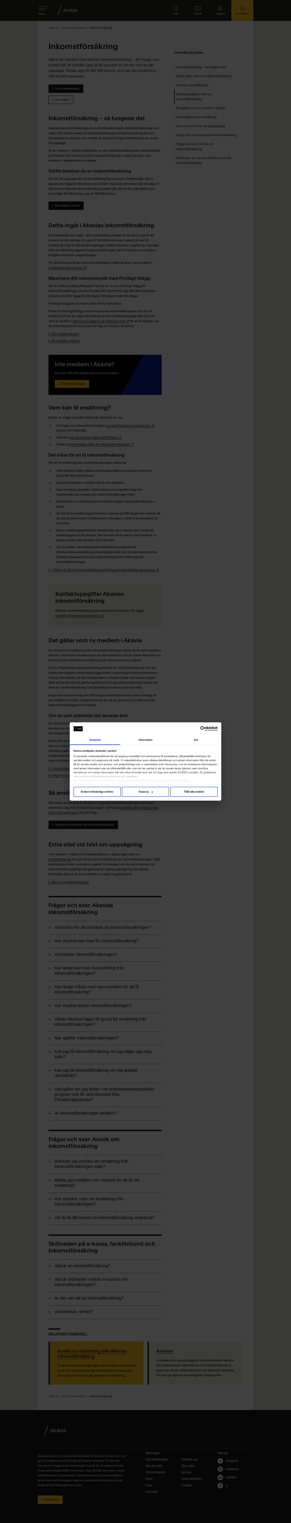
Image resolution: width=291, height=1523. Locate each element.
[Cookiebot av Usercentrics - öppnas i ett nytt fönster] (203, 728)
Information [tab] (145, 739)
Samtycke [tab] (95, 739)
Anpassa (143, 791)
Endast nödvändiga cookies (97, 791)
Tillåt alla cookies (194, 791)
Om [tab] (196, 739)
